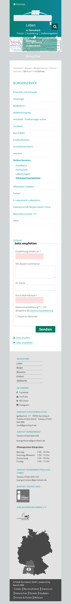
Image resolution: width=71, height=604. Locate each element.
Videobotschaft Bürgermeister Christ (31, 207)
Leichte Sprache (47, 37)
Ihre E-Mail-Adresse (26, 295)
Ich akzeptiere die (34, 309)
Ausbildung (32, 33)
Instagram (24, 404)
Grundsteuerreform (23, 146)
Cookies (18, 588)
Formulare (22, 169)
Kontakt (33, 593)
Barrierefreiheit (31, 588)
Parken (16, 193)
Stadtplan (44, 593)
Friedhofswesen (21, 139)
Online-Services (22, 160)
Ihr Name (20, 282)
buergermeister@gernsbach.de (32, 480)
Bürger (20, 368)
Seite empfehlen (24, 342)
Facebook (23, 392)
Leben (33, 27)
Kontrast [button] (20, 4)
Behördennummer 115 (24, 213)
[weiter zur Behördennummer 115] (35, 516)
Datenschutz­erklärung (28, 307)
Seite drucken (23, 337)
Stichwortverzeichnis (28, 178)
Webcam (38, 597)
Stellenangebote (49, 33)
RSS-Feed (23, 400)
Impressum (47, 588)
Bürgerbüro (19, 105)
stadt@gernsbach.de (26, 425)
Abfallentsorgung (22, 112)
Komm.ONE (18, 585)
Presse (20, 33)
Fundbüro (21, 165)
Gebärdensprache (23, 37)
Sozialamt (18, 126)
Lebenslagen (23, 174)
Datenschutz (21, 593)
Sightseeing (36, 42)
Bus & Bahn (19, 132)
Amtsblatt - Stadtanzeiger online (29, 119)
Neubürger (18, 98)
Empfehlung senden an (28, 251)
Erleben (33, 74)
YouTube (23, 396)
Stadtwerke (34, 87)
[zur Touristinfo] (35, 495)
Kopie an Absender (28, 316)
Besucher (33, 58)
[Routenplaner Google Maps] (35, 552)
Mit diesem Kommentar (28, 263)
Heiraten (17, 153)
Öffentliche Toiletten (23, 186)
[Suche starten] (51, 23)
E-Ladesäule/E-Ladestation (26, 200)
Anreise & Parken (23, 597)
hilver (16, 220)
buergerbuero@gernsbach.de (31, 440)
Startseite (18, 68)
